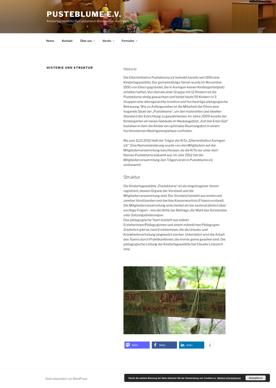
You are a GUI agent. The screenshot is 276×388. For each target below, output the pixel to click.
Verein (106, 40)
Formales (128, 40)
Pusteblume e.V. (84, 14)
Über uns (86, 40)
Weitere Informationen (229, 378)
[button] (137, 345)
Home (50, 40)
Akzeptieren (256, 378)
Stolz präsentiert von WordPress (66, 378)
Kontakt (67, 40)
